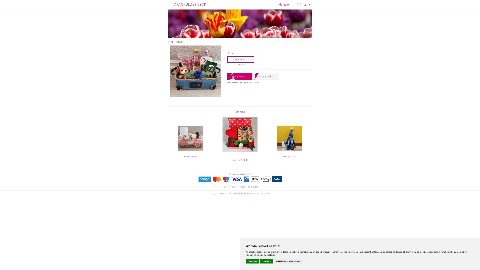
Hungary (284, 4)
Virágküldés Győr (190, 4)
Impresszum (233, 187)
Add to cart (240, 76)
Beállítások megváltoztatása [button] (288, 261)
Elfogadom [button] (252, 261)
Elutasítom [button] (266, 261)
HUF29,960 (240, 59)
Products (179, 41)
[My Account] (309, 4)
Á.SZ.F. (223, 187)
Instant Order (265, 76)
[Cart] (299, 4)
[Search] (304, 4)
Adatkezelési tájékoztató (249, 187)
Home (170, 41)
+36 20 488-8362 (241, 193)
